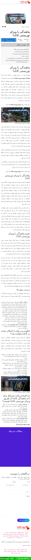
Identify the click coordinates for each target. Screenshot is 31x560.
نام (28, 481)
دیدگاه (28, 496)
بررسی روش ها (24, 56)
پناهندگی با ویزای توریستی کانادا (20, 49)
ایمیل (14, 481)
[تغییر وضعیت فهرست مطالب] (27, 44)
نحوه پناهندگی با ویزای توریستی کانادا (20, 53)
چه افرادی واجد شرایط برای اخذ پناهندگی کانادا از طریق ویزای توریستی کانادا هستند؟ (16, 61)
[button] (15, 3)
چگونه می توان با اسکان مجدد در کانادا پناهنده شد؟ (17, 58)
